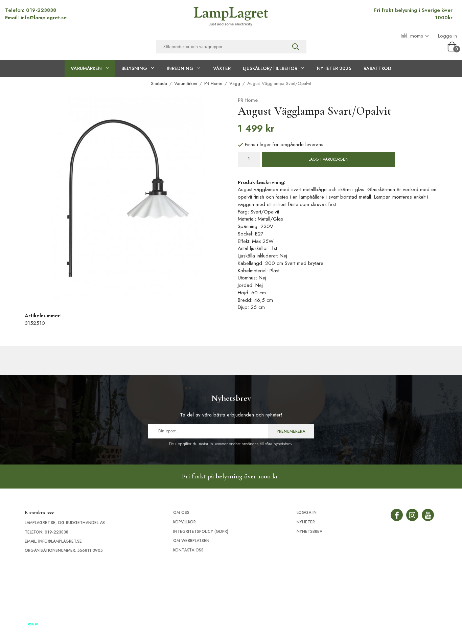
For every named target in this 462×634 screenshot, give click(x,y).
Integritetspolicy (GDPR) (200, 531)
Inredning (180, 68)
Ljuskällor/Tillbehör (270, 68)
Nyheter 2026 (334, 68)
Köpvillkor (184, 522)
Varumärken (86, 68)
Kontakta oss (188, 550)
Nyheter (306, 522)
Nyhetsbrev (309, 531)
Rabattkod (377, 68)
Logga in (447, 36)
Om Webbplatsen (191, 541)
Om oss (181, 513)
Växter (222, 68)
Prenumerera (291, 431)
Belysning (134, 68)
